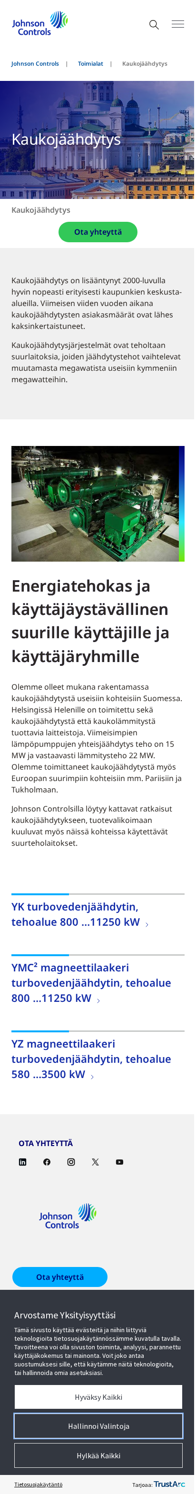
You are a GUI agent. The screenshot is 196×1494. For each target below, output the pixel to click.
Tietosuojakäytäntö (38, 1484)
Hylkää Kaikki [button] (98, 1455)
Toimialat (90, 63)
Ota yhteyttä (98, 232)
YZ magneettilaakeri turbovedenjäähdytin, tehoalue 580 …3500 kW (91, 1058)
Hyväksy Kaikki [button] (98, 1397)
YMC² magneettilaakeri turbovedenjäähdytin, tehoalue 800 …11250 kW (91, 982)
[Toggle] (178, 24)
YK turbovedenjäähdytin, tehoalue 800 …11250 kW (75, 914)
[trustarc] (169, 1484)
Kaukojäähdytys (40, 210)
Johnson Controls (35, 63)
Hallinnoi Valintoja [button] (98, 1426)
